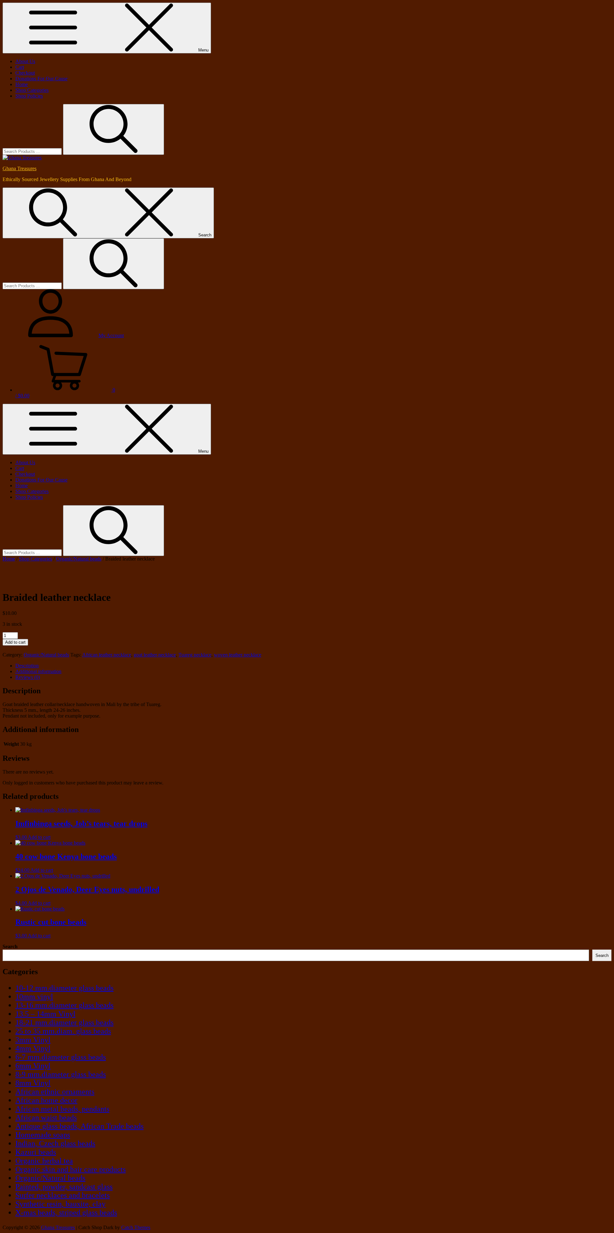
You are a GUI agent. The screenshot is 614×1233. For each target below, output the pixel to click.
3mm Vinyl (33, 1040)
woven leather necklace (237, 654)
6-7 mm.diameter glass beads (60, 1057)
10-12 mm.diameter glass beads (64, 988)
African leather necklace (106, 654)
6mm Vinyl (33, 1066)
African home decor (46, 1100)
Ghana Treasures (19, 168)
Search (10, 946)
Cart (19, 67)
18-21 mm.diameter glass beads (64, 1022)
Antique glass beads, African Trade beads (79, 1126)
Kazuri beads (35, 1152)
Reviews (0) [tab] (27, 677)
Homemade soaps (42, 1135)
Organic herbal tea (44, 1161)
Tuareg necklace (194, 654)
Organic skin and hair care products (70, 1169)
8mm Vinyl (33, 1083)
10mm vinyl (34, 996)
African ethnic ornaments (54, 1091)
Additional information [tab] (38, 671)
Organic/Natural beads (78, 558)
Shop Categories (32, 90)
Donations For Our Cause (41, 78)
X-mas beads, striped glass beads (66, 1212)
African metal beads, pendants (62, 1109)
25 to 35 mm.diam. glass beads (63, 1031)
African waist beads (46, 1117)
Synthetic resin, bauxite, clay (60, 1204)
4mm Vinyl (33, 1048)
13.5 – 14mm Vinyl (45, 1014)
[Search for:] (33, 151)
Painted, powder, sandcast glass (64, 1186)
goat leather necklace (155, 654)
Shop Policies (29, 96)
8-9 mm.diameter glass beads (60, 1074)
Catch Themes (135, 1227)
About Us (25, 61)
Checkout (25, 73)
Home (21, 84)
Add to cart (15, 642)
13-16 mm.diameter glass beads (64, 1005)
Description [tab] (27, 665)
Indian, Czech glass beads (55, 1143)
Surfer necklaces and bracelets (62, 1195)
